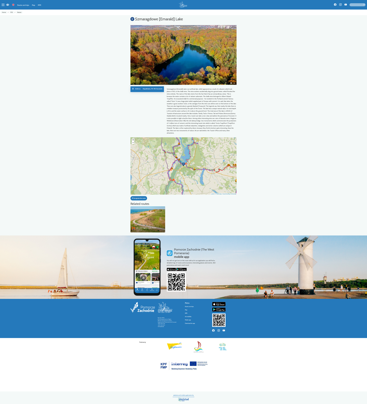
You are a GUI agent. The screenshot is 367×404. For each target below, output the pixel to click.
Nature (19, 12)
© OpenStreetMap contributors (229, 194)
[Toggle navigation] (3, 5)
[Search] (364, 5)
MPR (39, 5)
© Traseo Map (218, 194)
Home (4, 12)
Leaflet (212, 194)
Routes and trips (23, 5)
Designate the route (139, 198)
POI (12, 12)
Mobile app (188, 320)
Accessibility (188, 316)
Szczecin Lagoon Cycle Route (146, 228)
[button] (138, 55)
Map (33, 5)
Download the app (190, 323)
